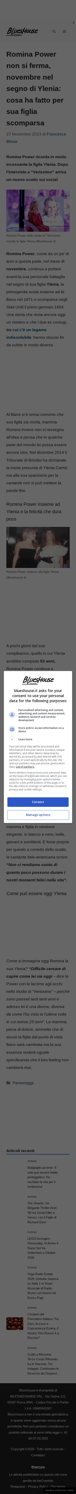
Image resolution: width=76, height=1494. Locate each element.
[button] (38, 739)
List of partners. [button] (25, 766)
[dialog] (38, 747)
